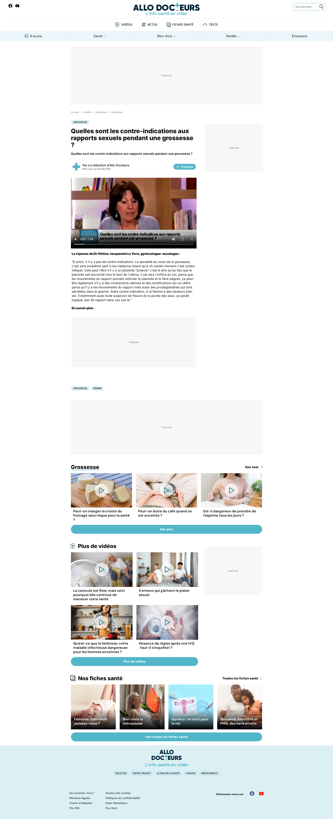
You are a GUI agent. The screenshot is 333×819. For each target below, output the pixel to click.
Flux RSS (74, 808)
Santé (98, 36)
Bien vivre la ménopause (133, 721)
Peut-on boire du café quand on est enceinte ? (165, 513)
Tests (213, 25)
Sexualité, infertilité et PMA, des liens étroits (239, 721)
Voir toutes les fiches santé (166, 737)
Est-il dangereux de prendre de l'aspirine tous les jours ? (229, 513)
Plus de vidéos (97, 546)
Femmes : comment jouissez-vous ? (90, 721)
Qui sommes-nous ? (81, 793)
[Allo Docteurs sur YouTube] (17, 6)
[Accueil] (166, 758)
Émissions (299, 36)
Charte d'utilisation (80, 803)
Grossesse (101, 112)
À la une (36, 36)
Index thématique (116, 803)
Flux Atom (111, 808)
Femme (97, 388)
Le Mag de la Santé (168, 773)
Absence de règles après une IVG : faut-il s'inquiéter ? (166, 645)
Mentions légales (79, 798)
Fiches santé (182, 25)
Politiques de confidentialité (122, 798)
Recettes (121, 773)
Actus (152, 25)
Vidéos (126, 25)
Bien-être (164, 36)
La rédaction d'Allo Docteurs (109, 165)
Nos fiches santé (100, 678)
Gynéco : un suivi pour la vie (190, 721)
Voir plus (166, 529)
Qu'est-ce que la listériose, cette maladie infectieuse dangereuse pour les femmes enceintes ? (100, 647)
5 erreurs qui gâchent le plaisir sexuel (164, 592)
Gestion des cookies (118, 793)
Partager (187, 167)
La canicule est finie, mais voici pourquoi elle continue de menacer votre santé (99, 594)
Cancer (190, 773)
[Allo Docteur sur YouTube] (261, 793)
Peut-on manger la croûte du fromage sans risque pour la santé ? (101, 515)
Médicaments (209, 773)
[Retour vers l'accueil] (166, 9)
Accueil (75, 112)
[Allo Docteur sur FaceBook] (10, 6)
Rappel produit (142, 773)
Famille (231, 36)
